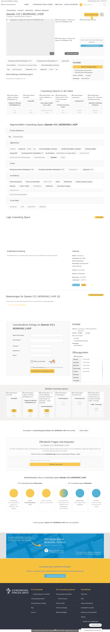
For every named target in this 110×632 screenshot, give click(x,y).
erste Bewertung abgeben (92, 45)
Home (26, 4)
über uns (33, 612)
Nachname (16, 350)
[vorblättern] (50, 37)
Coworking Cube (80, 398)
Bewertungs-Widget (61, 612)
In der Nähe (14, 200)
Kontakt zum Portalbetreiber (90, 621)
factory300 (31, 101)
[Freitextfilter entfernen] (104, 4)
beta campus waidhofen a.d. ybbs (47, 104)
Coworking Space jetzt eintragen (55, 576)
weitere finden (30, 502)
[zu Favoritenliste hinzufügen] (8, 21)
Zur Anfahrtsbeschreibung (81, 340)
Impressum (84, 594)
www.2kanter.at (85, 78)
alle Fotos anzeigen (72, 53)
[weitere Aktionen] (102, 14)
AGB (82, 598)
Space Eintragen (71, 4)
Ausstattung (14, 175)
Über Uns (58, 4)
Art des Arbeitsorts (17, 130)
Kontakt (84, 285)
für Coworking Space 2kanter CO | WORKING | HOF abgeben (13, 504)
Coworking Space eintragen (38, 603)
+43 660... (81, 75)
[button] (30, 37)
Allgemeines (14, 143)
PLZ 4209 (82, 258)
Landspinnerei (79, 101)
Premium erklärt (60, 603)
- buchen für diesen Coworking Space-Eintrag (96, 503)
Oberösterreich (84, 263)
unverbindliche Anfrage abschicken (42, 371)
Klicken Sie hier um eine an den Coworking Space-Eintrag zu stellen (56, 454)
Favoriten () (92, 630)
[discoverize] (55, 557)
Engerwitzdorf (80, 261)
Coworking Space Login (93, 1)
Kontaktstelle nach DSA (87, 607)
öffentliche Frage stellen (55, 464)
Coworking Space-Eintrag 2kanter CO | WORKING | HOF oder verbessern (63, 504)
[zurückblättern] (10, 37)
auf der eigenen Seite (80, 502)
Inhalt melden (83, 430)
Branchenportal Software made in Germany (42, 630)
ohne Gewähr (71, 430)
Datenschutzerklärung (38, 367)
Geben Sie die (17, 305)
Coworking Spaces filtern (38, 598)
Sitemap (83, 617)
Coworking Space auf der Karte (83, 70)
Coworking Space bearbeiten (64, 594)
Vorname (15, 346)
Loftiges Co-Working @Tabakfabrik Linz (15, 104)
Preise (12, 163)
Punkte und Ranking (61, 607)
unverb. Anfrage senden (91, 14)
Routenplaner (99, 217)
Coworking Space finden (43, 4)
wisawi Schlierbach (46, 406)
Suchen (107, 4)
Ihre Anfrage (16, 340)
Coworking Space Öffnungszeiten (83, 72)
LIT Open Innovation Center (63, 106)
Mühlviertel (82, 273)
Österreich (79, 266)
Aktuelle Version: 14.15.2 (71, 630)
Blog (32, 607)
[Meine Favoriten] (81, 5)
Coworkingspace (63, 398)
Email (14, 355)
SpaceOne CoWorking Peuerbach (95, 104)
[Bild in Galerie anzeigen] (67, 28)
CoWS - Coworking (96, 404)
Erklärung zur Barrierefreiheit (89, 612)
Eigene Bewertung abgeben (96, 295)
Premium (100, 92)
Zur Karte (76, 338)
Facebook (54, 157)
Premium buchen (62, 598)
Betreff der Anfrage (18, 335)
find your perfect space (9, 1)
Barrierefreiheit (96, 625)
